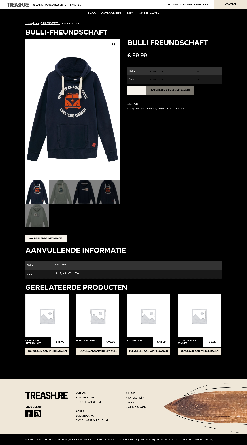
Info (129, 13)
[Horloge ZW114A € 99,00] (97, 315)
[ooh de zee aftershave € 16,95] (47, 315)
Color (132, 71)
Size (131, 79)
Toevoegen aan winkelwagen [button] (47, 351)
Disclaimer (146, 439)
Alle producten (148, 108)
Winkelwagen (149, 13)
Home (28, 23)
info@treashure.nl (89, 402)
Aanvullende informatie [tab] (45, 238)
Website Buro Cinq (201, 439)
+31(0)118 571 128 (85, 397)
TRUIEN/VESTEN (50, 23)
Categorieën (111, 13)
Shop (92, 13)
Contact (230, 4)
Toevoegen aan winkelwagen (170, 90)
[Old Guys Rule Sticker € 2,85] (199, 315)
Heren (36, 23)
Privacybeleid (165, 439)
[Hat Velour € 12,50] (148, 315)
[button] (114, 44)
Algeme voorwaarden (123, 439)
